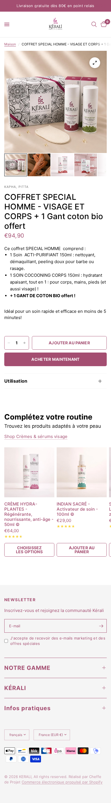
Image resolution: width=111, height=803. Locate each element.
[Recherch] (94, 24)
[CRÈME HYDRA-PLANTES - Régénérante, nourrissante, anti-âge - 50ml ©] (29, 472)
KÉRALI (15, 688)
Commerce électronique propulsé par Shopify (62, 782)
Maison (10, 44)
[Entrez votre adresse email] (101, 626)
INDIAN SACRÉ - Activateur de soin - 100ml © (77, 509)
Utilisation (16, 381)
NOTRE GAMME (27, 667)
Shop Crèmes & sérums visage (35, 436)
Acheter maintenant (55, 359)
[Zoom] (94, 62)
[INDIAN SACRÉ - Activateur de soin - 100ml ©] (82, 472)
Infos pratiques (27, 708)
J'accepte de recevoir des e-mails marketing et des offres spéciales (57, 641)
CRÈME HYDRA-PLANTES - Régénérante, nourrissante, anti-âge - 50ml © (29, 514)
